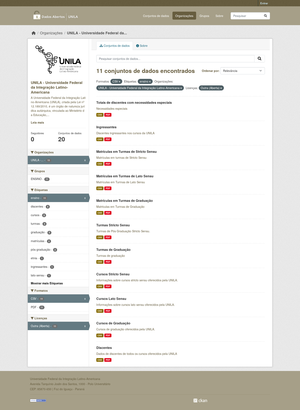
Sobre (219, 16)
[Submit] (265, 15)
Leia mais (37, 122)
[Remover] (119, 81)
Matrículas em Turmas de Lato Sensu (124, 176)
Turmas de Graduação (113, 249)
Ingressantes (106, 127)
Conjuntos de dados (156, 16)
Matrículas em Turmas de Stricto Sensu (126, 151)
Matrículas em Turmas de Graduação (124, 200)
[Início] (34, 32)
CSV (100, 114)
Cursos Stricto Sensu (113, 274)
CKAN (200, 400)
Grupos (204, 16)
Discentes (104, 347)
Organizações (184, 16)
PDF (108, 114)
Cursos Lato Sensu (111, 298)
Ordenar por (210, 71)
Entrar (264, 3)
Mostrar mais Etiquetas (47, 283)
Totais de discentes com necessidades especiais (134, 102)
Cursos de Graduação (113, 323)
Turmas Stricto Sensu (113, 225)
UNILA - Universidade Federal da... (97, 32)
